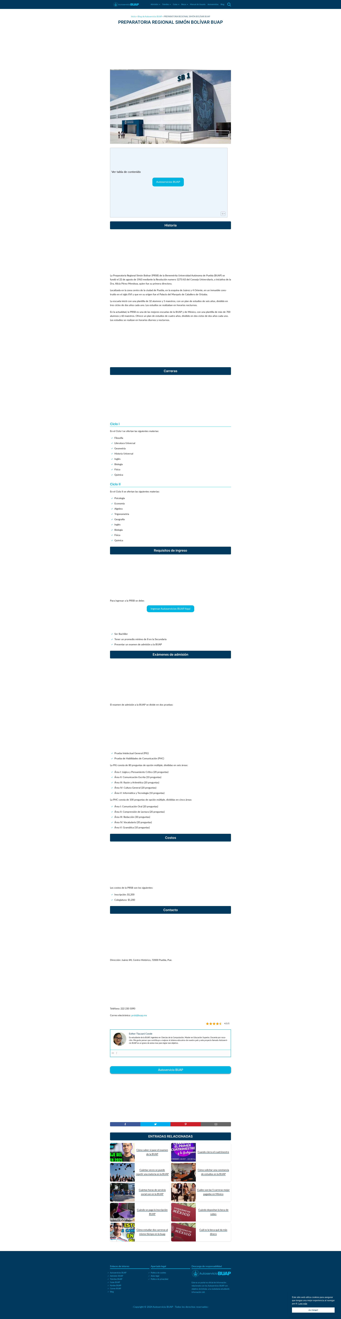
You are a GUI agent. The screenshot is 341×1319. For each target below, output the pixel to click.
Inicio (133, 17)
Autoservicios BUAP (168, 182)
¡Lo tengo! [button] (313, 1310)
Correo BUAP (115, 1289)
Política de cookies (158, 1273)
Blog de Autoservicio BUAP (150, 17)
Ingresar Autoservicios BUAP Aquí (170, 608)
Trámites (165, 4)
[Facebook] (116, 1053)
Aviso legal (155, 1276)
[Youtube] (113, 1053)
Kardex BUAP (115, 1286)
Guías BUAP (115, 1282)
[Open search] (229, 4)
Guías (175, 4)
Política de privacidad (159, 1279)
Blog (222, 4)
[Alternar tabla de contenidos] (222, 213)
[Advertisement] (170, 47)
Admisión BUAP (116, 1276)
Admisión (154, 4)
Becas (183, 4)
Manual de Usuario (197, 4)
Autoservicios (213, 4)
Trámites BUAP (116, 1279)
